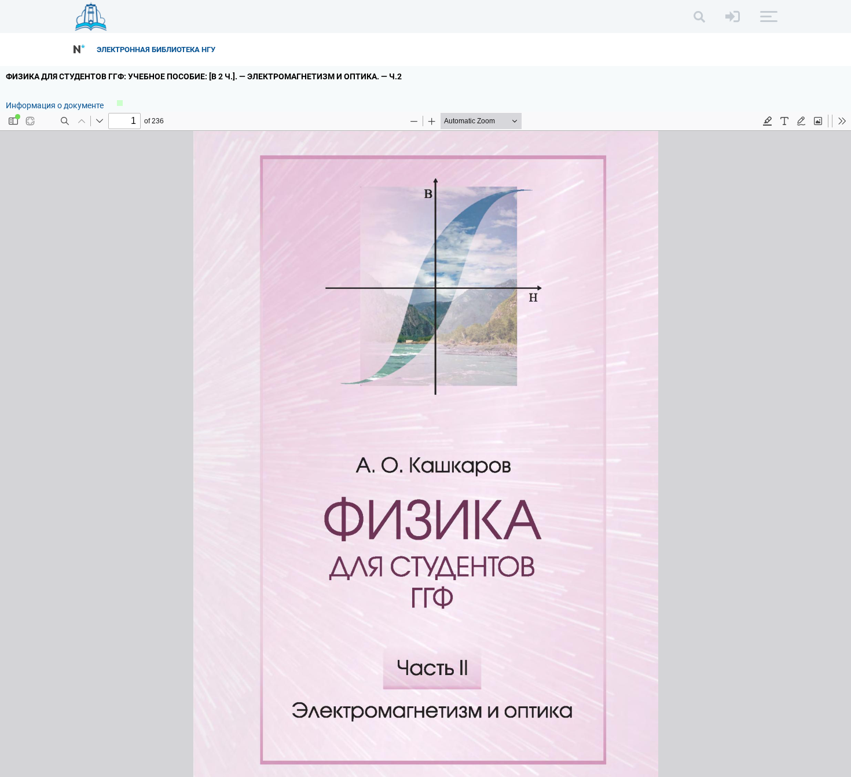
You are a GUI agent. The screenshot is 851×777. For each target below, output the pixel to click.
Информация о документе (55, 105)
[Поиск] (699, 17)
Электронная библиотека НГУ (156, 49)
